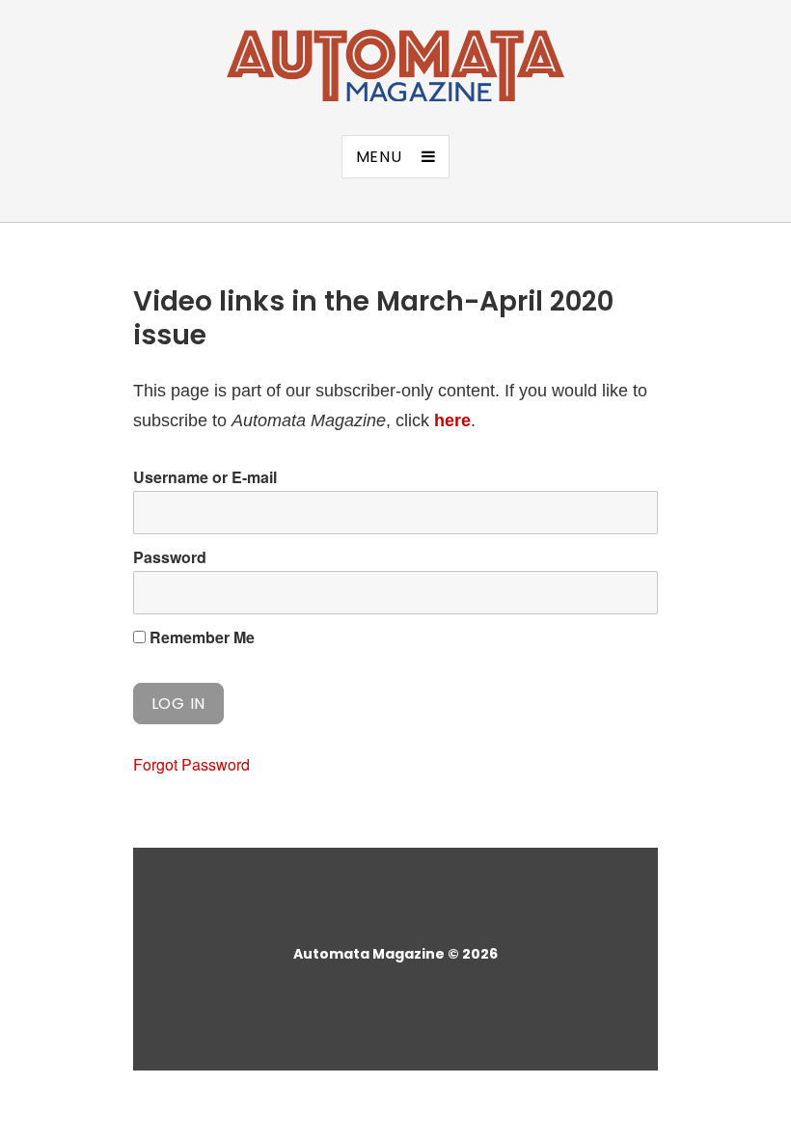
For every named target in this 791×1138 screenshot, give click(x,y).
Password (169, 557)
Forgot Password (191, 764)
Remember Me (200, 637)
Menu (379, 157)
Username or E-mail (205, 477)
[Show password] (626, 592)
